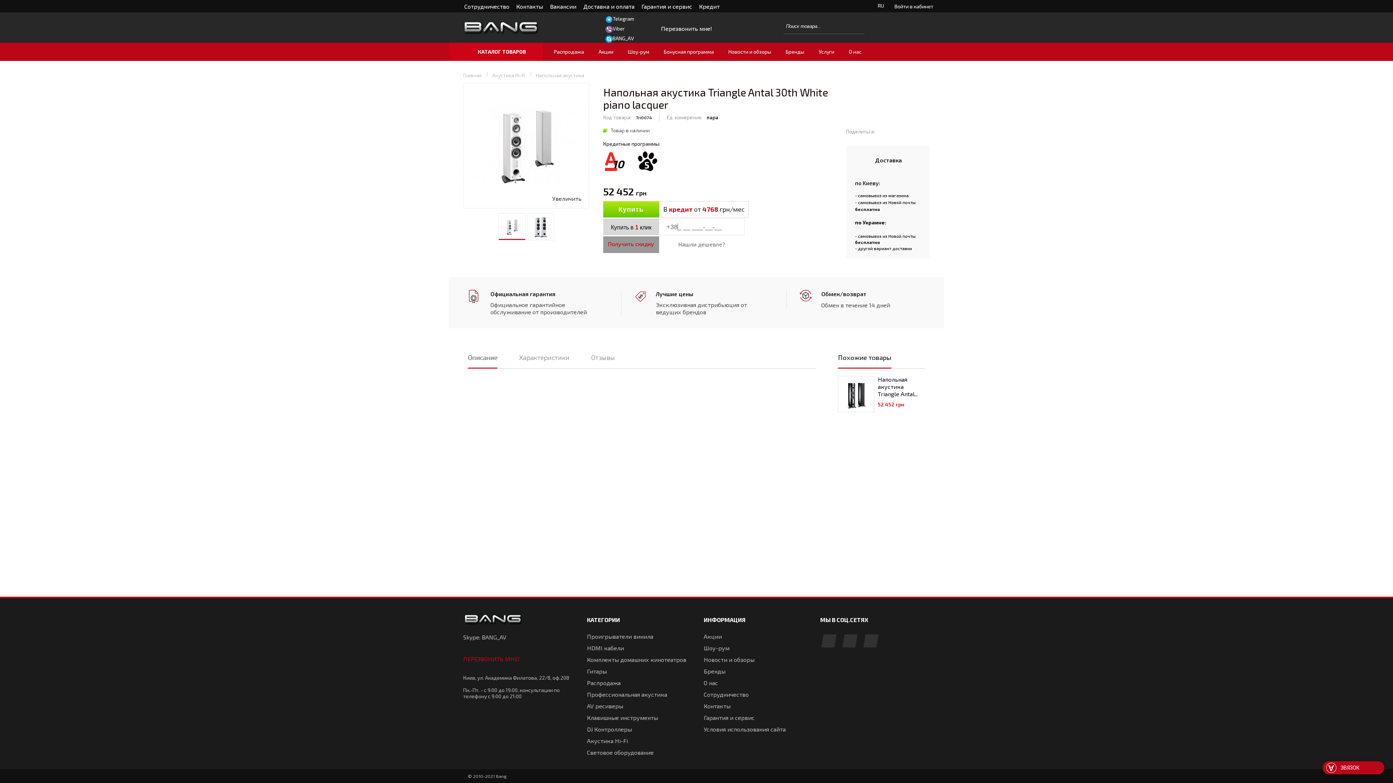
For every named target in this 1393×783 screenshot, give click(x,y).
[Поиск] (855, 26)
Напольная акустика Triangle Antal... (898, 386)
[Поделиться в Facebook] (883, 131)
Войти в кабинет (914, 6)
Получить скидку (631, 243)
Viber (619, 28)
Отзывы (603, 357)
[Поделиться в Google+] (904, 131)
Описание (482, 357)
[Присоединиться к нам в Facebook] (828, 641)
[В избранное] (780, 210)
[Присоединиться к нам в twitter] (871, 641)
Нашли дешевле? (701, 244)
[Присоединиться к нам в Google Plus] (849, 641)
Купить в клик (631, 227)
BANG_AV (623, 38)
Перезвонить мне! (491, 658)
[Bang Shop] (517, 28)
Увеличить (567, 198)
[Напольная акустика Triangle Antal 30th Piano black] (856, 394)
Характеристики (544, 357)
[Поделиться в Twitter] (894, 131)
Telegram (623, 19)
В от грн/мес (704, 209)
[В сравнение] (765, 210)
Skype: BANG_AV (484, 637)
